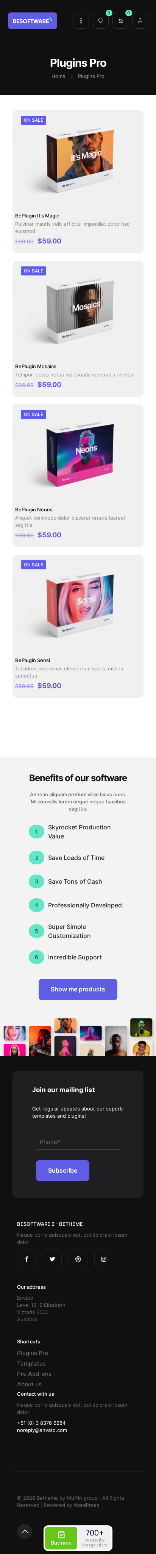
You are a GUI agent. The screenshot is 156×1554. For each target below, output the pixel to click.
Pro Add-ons (34, 1373)
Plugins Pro (32, 1353)
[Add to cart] (132, 119)
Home (58, 76)
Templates (31, 1363)
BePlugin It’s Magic (37, 216)
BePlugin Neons (34, 509)
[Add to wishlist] (132, 140)
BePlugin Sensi (32, 660)
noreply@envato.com (42, 1430)
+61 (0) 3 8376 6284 (41, 1423)
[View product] (132, 130)
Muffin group (82, 1498)
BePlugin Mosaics (35, 366)
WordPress (86, 1505)
